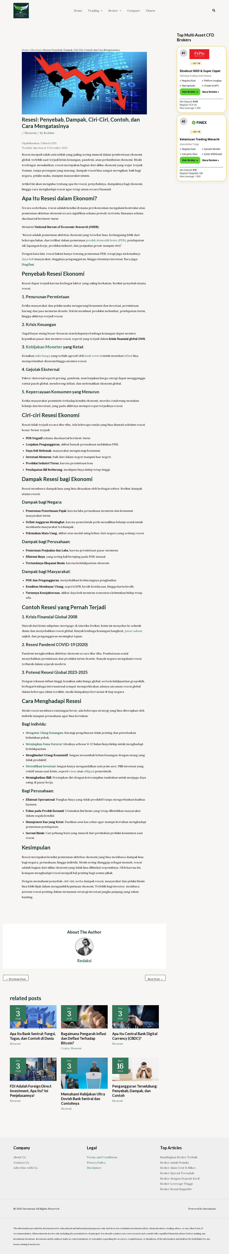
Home (25, 50)
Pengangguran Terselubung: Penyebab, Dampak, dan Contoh (135, 1091)
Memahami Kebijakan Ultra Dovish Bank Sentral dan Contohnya (83, 1098)
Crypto (65, 1048)
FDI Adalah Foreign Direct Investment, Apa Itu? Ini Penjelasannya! (31, 1091)
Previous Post (16, 979)
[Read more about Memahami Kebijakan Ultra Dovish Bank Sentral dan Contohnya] (84, 1073)
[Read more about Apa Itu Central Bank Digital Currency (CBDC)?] (135, 1016)
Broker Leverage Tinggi (176, 1183)
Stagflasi (28, 264)
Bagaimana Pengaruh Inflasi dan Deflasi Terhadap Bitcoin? (83, 1038)
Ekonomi (36, 50)
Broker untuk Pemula (174, 1162)
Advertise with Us (25, 1168)
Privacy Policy (96, 1162)
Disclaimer (94, 1168)
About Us (19, 1157)
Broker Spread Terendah (177, 1173)
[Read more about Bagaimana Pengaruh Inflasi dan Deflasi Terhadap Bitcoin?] (84, 1016)
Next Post (155, 979)
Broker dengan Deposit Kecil (179, 1178)
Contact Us (21, 1162)
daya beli (28, 259)
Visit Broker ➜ (190, 91)
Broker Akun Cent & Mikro (178, 1168)
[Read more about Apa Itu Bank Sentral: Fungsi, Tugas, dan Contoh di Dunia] (33, 1016)
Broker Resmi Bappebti (175, 1189)
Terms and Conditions (102, 1157)
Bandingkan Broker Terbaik (178, 1157)
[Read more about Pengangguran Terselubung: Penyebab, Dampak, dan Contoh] (135, 1069)
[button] (101, 10)
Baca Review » (210, 91)
